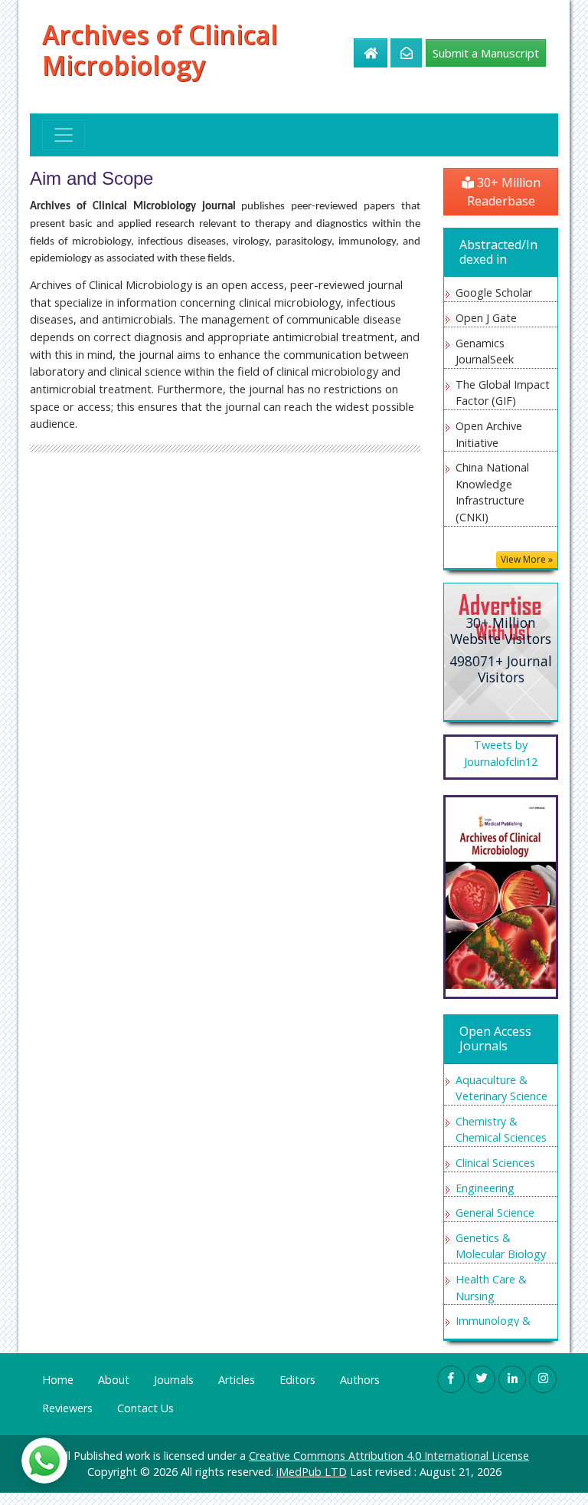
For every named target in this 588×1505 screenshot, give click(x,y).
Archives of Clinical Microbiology (160, 50)
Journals (174, 1379)
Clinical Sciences (495, 1162)
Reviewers (67, 1408)
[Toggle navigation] (63, 135)
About (113, 1379)
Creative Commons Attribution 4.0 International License (389, 1455)
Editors (297, 1379)
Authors (360, 1379)
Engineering (485, 1188)
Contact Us (145, 1408)
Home (58, 1379)
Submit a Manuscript (486, 53)
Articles (236, 1379)
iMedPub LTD (311, 1471)
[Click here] (397, 52)
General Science (495, 1212)
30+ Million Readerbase (504, 191)
